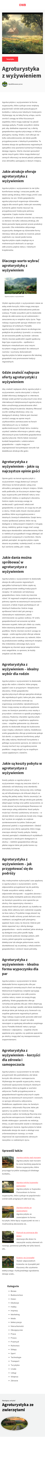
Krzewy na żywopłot (25, 1257)
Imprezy (14, 1310)
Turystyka (10, 59)
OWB (22, 5)
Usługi (13, 1373)
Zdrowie (14, 1380)
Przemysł (15, 1341)
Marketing (15, 1314)
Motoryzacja (16, 1322)
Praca (13, 1334)
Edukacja (15, 1303)
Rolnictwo (15, 1345)
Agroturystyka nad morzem (28, 1157)
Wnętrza (14, 1376)
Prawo (14, 1338)
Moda (13, 1318)
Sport (13, 1353)
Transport (15, 1361)
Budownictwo (17, 1295)
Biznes (13, 1291)
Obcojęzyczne (17, 1330)
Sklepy (14, 1349)
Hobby (14, 1307)
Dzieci (13, 1299)
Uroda (13, 1369)
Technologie (16, 1357)
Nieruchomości (17, 1326)
